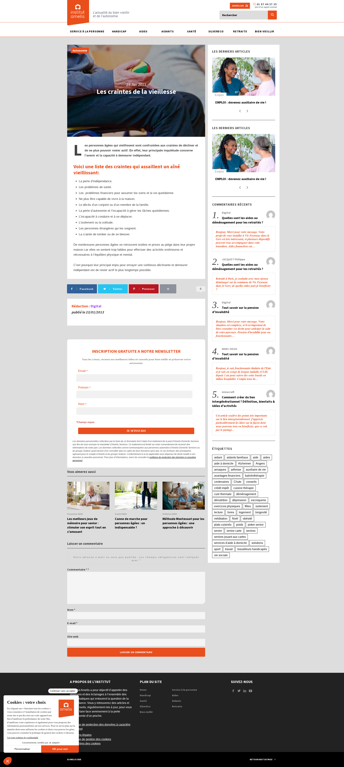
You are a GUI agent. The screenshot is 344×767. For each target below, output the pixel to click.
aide (255, 465)
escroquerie (258, 508)
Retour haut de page (261, 759)
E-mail (72, 623)
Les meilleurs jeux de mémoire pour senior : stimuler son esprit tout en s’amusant (86, 525)
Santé (143, 700)
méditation (220, 526)
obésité (247, 526)
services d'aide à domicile (230, 551)
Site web (72, 636)
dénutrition (221, 508)
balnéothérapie (254, 483)
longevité (261, 520)
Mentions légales (81, 734)
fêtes (248, 514)
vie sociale (221, 563)
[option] (88, 508)
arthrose (236, 477)
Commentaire (77, 569)
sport (217, 557)
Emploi (219, 176)
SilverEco (145, 706)
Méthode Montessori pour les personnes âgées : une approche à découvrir (183, 523)
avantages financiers (227, 483)
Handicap (233, 95)
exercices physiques (227, 514)
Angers (260, 471)
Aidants (176, 700)
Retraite (177, 706)
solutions (257, 551)
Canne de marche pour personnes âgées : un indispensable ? (131, 523)
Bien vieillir (146, 712)
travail (229, 557)
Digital (95, 306)
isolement (261, 514)
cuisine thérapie (243, 496)
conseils (251, 490)
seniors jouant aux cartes (230, 545)
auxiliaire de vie (256, 477)
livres (230, 520)
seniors (250, 538)
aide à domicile (223, 471)
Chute (237, 490)
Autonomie (80, 50)
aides (266, 465)
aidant (218, 465)
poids (239, 532)
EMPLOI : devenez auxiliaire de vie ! (240, 184)
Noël (235, 526)
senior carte (234, 538)
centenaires (221, 490)
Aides (175, 695)
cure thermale (222, 502)
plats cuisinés (222, 532)
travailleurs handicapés (252, 557)
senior (218, 538)
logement (245, 520)
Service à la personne (184, 689)
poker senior (256, 532)
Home (143, 689)
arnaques (220, 477)
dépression (239, 508)
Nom (71, 609)
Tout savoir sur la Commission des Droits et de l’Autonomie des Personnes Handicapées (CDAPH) (252, 107)
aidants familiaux (237, 465)
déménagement (246, 502)
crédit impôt (221, 496)
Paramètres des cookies (85, 743)
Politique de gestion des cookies (90, 739)
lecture (218, 520)
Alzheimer (244, 471)
